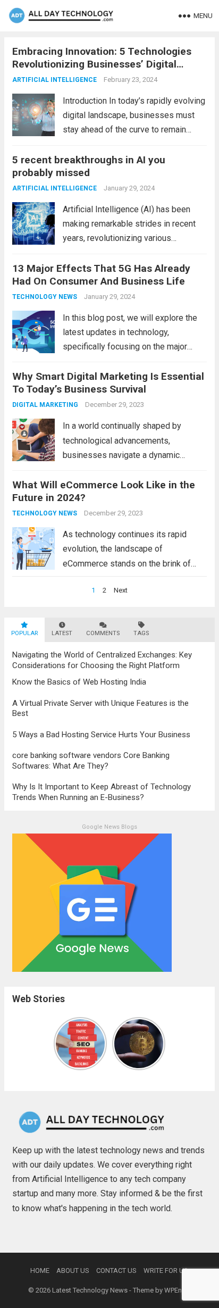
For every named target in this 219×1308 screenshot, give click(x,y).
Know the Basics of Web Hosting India (79, 682)
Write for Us (166, 1270)
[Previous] (60, 1044)
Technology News (44, 297)
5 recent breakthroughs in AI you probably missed (88, 166)
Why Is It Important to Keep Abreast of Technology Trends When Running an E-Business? (101, 792)
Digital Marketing (45, 405)
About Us (72, 1270)
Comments (103, 633)
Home (39, 1270)
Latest (62, 633)
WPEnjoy (177, 1290)
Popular (24, 633)
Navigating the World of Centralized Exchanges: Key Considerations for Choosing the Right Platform (102, 660)
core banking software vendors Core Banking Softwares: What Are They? (91, 761)
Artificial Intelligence (54, 80)
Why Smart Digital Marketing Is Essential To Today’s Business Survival (108, 382)
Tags (141, 633)
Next (121, 590)
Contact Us (116, 1270)
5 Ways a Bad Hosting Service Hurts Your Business (101, 734)
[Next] (159, 1044)
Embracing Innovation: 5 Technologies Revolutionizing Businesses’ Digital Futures (101, 64)
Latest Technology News (90, 1290)
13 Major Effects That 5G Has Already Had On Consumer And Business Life (101, 274)
